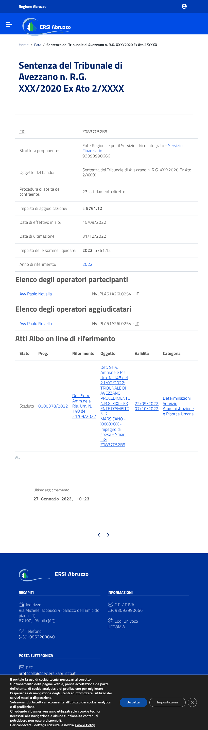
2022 (87, 264)
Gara (37, 45)
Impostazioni (167, 702)
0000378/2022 (53, 406)
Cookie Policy (85, 725)
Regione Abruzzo (32, 6)
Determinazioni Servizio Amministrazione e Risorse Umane (178, 406)
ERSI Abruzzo (55, 27)
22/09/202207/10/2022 (147, 406)
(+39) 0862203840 (37, 636)
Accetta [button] (133, 702)
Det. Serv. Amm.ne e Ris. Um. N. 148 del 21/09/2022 (84, 406)
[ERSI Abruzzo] (34, 575)
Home (24, 45)
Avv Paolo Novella (36, 294)
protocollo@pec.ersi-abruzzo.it (47, 673)
